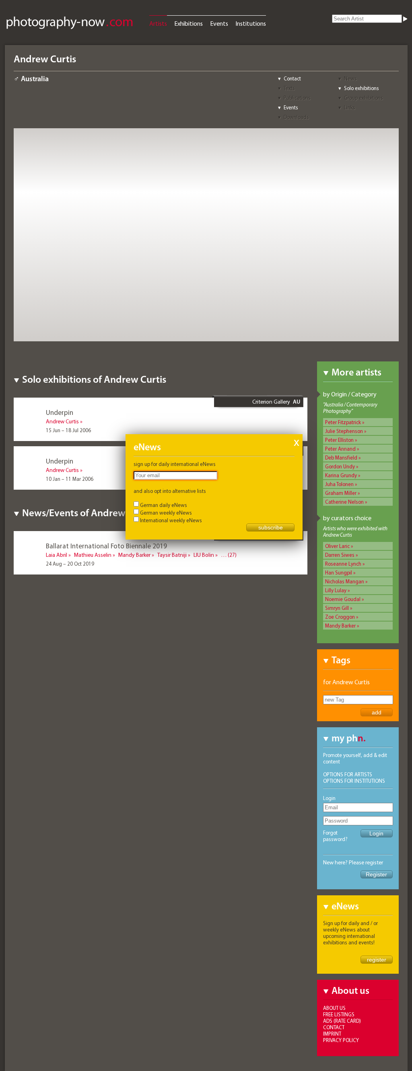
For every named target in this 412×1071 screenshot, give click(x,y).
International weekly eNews (171, 520)
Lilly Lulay (335, 590)
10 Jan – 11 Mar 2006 (69, 479)
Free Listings (338, 1014)
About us (334, 1008)
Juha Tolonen (339, 484)
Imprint (332, 1033)
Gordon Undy (340, 466)
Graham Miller (340, 493)
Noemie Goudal (342, 599)
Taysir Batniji (172, 554)
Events (219, 23)
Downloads (296, 117)
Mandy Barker (340, 625)
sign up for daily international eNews (175, 464)
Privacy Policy (341, 1040)
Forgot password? (335, 835)
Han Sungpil (338, 572)
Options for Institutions (354, 781)
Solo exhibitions (361, 88)
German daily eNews (163, 505)
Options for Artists (347, 774)
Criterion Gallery (271, 401)
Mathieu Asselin (92, 554)
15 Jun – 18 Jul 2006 (68, 430)
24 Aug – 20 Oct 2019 (70, 563)
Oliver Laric (337, 546)
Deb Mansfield (341, 457)
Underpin (59, 412)
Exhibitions (188, 23)
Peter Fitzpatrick (343, 422)
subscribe (270, 527)
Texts (289, 88)
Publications (297, 97)
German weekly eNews (166, 512)
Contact (292, 78)
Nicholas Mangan (344, 581)
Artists (158, 23)
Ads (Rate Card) (342, 1021)
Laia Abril (56, 554)
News (350, 78)
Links (349, 107)
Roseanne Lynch (343, 563)
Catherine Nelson (344, 502)
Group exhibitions (363, 97)
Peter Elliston (339, 440)
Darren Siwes (339, 555)
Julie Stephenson (344, 431)
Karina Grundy (341, 475)
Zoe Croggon (340, 616)
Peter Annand (340, 448)
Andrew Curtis (62, 421)
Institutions (250, 23)
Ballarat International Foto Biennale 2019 (106, 546)
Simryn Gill (337, 608)
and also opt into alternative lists (170, 491)
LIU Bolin (204, 554)
